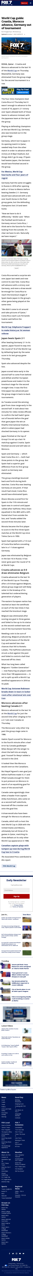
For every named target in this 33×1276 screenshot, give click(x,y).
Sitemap (3, 1117)
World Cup (12, 70)
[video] (27, 1030)
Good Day (19, 1097)
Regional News (18, 1187)
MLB (2, 1193)
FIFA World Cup (17, 32)
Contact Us (4, 1157)
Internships (4, 1171)
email (23, 1253)
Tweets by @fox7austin (8, 1090)
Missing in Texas (20, 1140)
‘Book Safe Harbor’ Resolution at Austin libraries (10, 1037)
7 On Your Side (19, 1130)
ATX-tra (17, 1146)
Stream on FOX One (5, 1204)
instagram (16, 1253)
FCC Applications (6, 1179)
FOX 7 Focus (19, 1132)
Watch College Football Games (6, 1212)
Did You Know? (19, 1171)
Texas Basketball (6, 1198)
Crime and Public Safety (6, 1109)
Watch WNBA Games (5, 1239)
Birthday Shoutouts (18, 1101)
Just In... (4, 914)
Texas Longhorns (6, 1189)
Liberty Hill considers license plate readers (9, 1029)
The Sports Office (6, 1132)
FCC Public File (5, 1177)
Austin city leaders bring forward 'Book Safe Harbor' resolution (11, 918)
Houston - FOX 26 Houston (20, 1196)
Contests (17, 1118)
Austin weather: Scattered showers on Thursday (9, 1062)
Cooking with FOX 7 (20, 1107)
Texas (3, 1104)
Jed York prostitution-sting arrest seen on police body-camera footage (11, 935)
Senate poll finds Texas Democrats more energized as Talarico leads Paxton (21, 966)
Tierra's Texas (5, 1127)
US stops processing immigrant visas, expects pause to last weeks (11, 926)
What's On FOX (5, 1155)
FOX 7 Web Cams (20, 1167)
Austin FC (4, 1191)
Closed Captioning (4, 1174)
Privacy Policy (18, 905)
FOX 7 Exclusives (19, 1123)
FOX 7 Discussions (18, 1143)
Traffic (3, 1102)
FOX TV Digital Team (6, 32)
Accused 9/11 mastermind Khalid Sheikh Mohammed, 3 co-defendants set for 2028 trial (11, 944)
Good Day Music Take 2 (6, 1142)
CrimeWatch (18, 1127)
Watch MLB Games (4, 1216)
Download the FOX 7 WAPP (19, 1159)
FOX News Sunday (4, 1113)
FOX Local (5, 1122)
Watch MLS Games (4, 1243)
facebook (9, 1253)
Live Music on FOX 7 (19, 1111)
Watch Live (24, 3)
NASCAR (4, 1196)
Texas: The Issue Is (20, 1135)
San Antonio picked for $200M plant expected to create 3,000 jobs (20, 983)
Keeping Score (19, 1104)
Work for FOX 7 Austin (6, 1168)
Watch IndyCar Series (5, 1224)
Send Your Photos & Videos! (20, 1163)
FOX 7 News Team (5, 1164)
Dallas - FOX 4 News (19, 1192)
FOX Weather (19, 1169)
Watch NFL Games (4, 1208)
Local (3, 1100)
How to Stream (6, 1125)
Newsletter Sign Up (6, 1160)
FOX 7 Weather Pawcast (19, 1155)
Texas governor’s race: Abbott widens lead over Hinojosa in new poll (20, 975)
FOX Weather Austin (5, 1135)
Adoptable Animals (18, 1114)
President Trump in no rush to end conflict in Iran (10, 1054)
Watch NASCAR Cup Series (6, 1220)
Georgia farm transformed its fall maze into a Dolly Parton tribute (11, 951)
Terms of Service (17, 907)
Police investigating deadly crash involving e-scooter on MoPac (21, 999)
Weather (18, 1152)
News (3, 1097)
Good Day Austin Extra (6, 1139)
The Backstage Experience (5, 1146)
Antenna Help (5, 1182)
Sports (4, 1186)
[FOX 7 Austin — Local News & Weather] (6, 3)
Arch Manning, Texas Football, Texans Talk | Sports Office (10, 1046)
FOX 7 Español (5, 1130)
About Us (5, 1152)
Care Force (18, 1138)
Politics (3, 1107)
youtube (20, 1253)
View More (27, 915)
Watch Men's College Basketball (5, 1228)
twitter (13, 1253)
